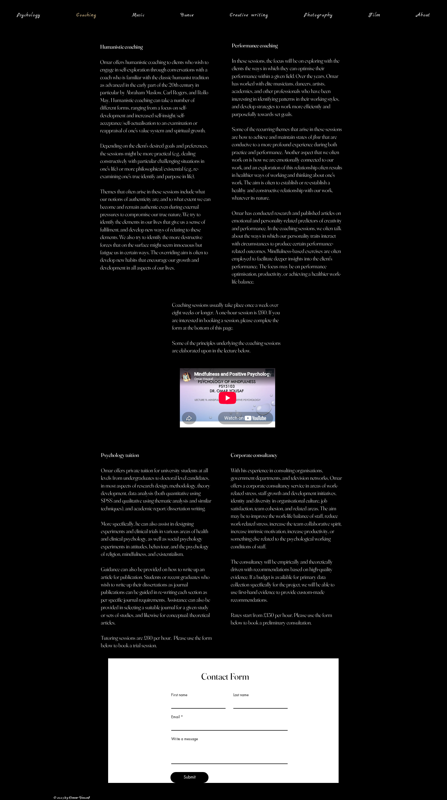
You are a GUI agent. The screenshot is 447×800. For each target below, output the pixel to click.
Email (175, 717)
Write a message (184, 739)
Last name (241, 695)
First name (179, 695)
